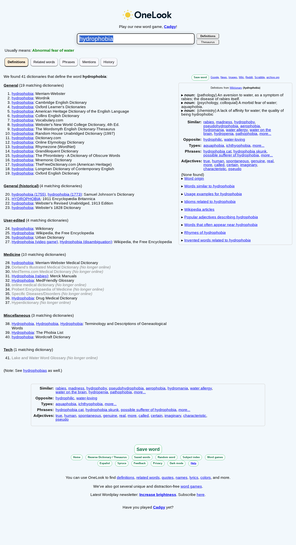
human (218, 161)
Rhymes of (205, 232)
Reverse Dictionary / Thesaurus (107, 457)
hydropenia (224, 134)
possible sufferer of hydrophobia (231, 155)
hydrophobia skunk (250, 151)
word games (191, 486)
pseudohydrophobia (220, 126)
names (181, 477)
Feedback (140, 463)
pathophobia (246, 134)
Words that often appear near (221, 225)
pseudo (234, 169)
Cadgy (170, 27)
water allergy (237, 130)
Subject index (191, 457)
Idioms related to (210, 201)
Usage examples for (213, 194)
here (201, 495)
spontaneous (237, 161)
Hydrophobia (23, 233)
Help (193, 463)
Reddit (249, 77)
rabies (208, 122)
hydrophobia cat (217, 151)
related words (148, 477)
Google (215, 77)
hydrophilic (212, 139)
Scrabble (260, 77)
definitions (125, 477)
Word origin (194, 178)
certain (232, 165)
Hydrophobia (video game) (35, 242)
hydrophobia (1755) (29, 194)
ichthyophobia (238, 145)
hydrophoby (244, 122)
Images (233, 77)
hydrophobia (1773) (65, 194)
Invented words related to (217, 240)
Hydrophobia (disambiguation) (86, 242)
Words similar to (209, 186)
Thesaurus (208, 42)
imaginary (248, 165)
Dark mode (176, 463)
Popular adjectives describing (221, 217)
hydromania (213, 130)
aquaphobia (213, 145)
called (219, 165)
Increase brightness (157, 495)
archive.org (272, 77)
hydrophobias (35, 370)
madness (224, 122)
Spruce (121, 463)
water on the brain (71, 392)
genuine (258, 161)
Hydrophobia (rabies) (30, 276)
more (207, 165)
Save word (200, 77)
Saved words (142, 457)
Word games (215, 457)
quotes (168, 477)
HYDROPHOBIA (26, 199)
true (206, 161)
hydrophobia (22, 94)
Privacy (157, 463)
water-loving (234, 139)
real (270, 161)
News (223, 77)
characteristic (214, 169)
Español (105, 463)
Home (76, 457)
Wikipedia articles (199, 209)
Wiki (241, 77)
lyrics (193, 477)
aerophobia (250, 126)
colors (205, 477)
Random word (166, 457)
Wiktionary (236, 87)
